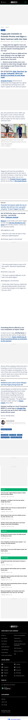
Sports (7, 27)
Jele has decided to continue (13, 224)
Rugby (2, 504)
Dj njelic (19, 434)
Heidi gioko (13, 434)
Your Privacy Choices (16, 719)
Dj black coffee (5, 437)
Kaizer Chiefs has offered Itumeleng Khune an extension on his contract (14, 339)
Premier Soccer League (18, 179)
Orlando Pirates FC (6, 429)
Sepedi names (4, 434)
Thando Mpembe (16, 41)
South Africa (3, 496)
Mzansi (3, 221)
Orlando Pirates (6, 81)
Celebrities (3, 511)
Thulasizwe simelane (16, 437)
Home (2, 27)
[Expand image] (26, 125)
